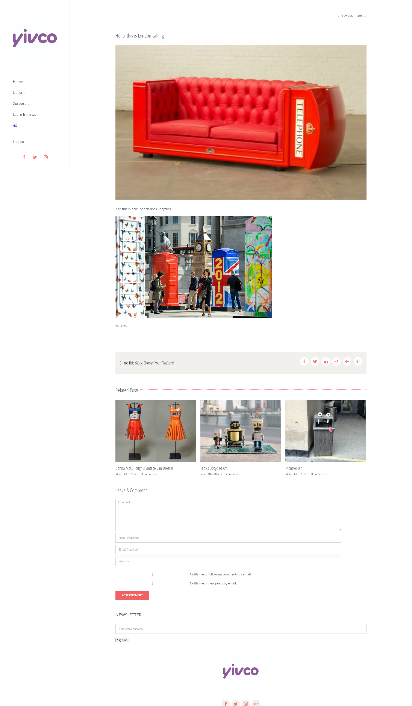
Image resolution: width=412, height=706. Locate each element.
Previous (347, 16)
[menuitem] (35, 81)
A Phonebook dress (298, 468)
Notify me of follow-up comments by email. (221, 574)
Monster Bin (209, 468)
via (117, 326)
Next (360, 16)
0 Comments (146, 474)
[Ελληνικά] (35, 125)
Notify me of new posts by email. (213, 583)
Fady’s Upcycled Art (128, 468)
